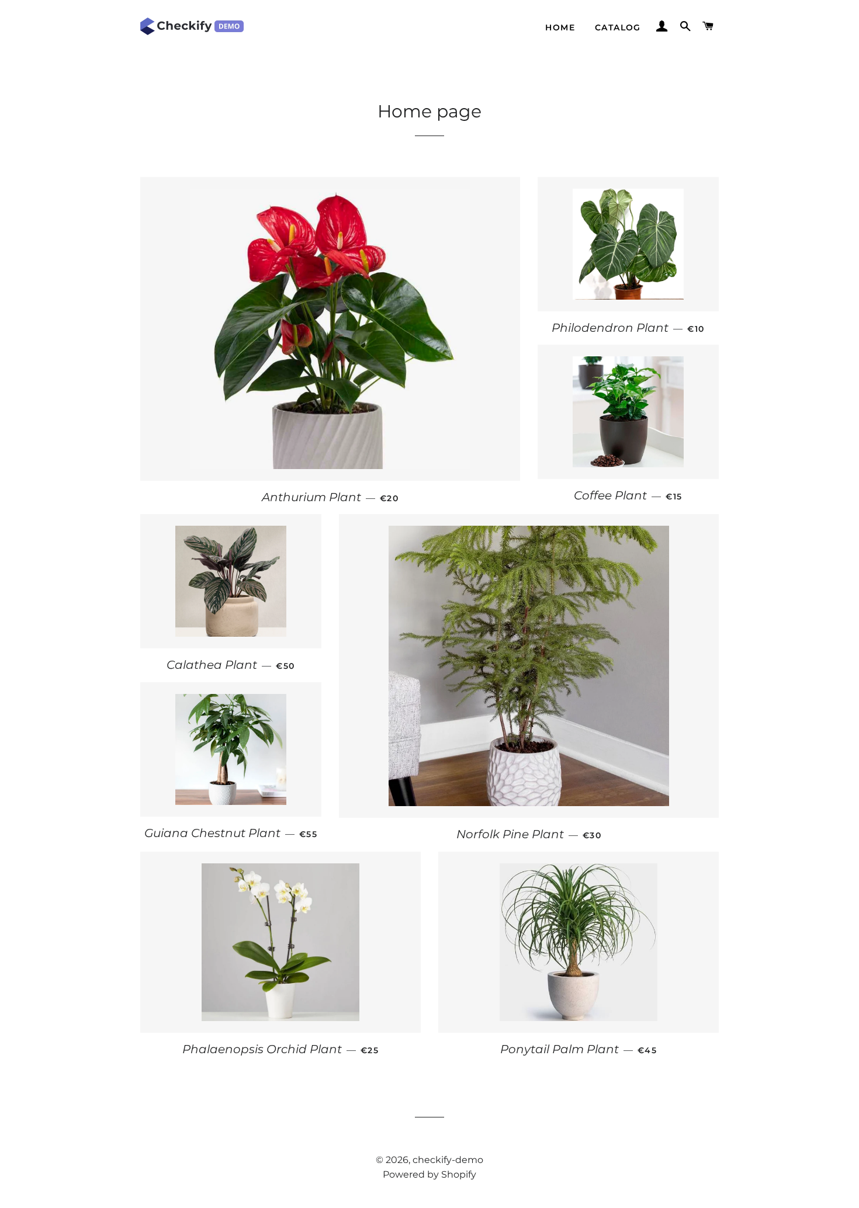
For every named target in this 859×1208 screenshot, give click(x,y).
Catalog (618, 27)
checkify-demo (448, 1159)
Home (560, 27)
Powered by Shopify (429, 1174)
